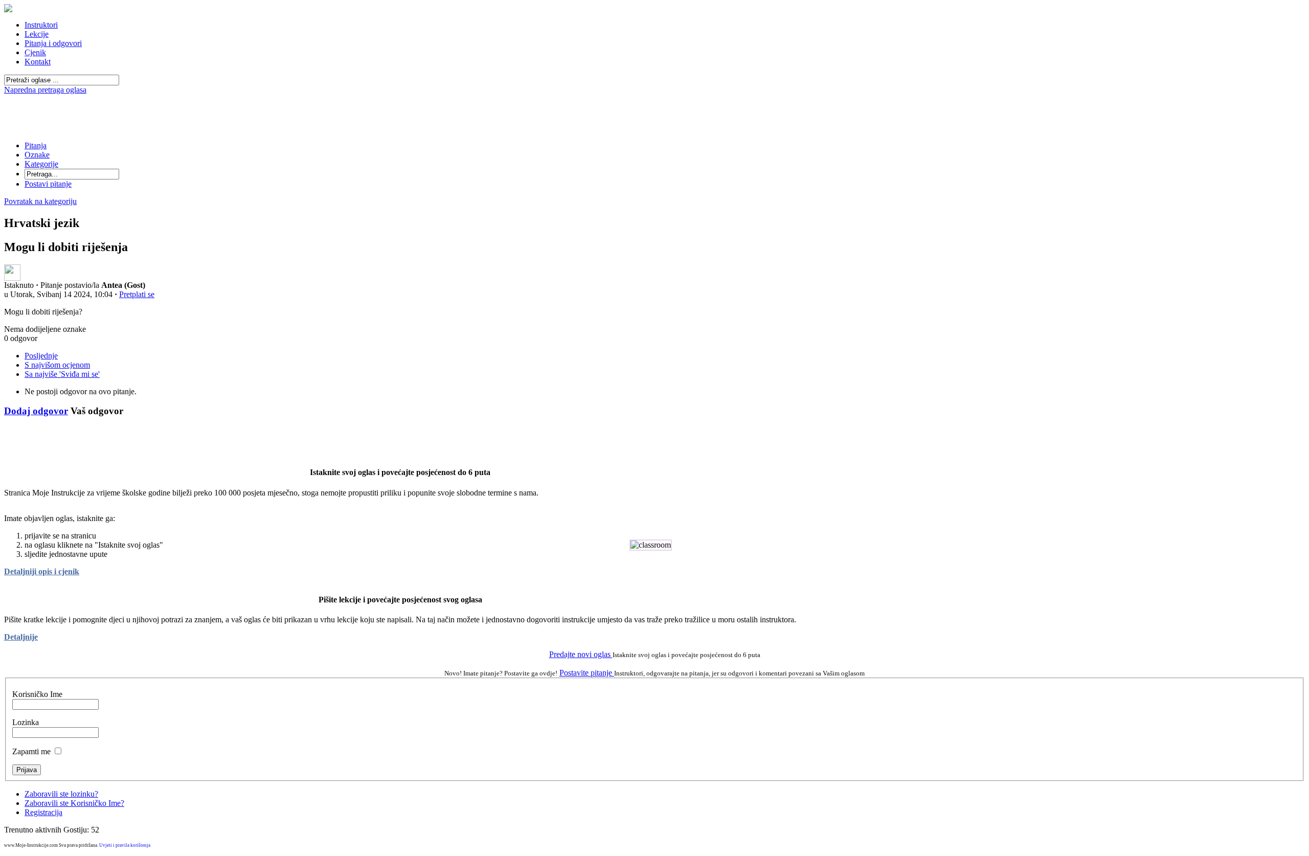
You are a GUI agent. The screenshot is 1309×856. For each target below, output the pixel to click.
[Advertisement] (654, 98)
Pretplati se (136, 294)
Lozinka (25, 722)
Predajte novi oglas (581, 654)
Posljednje (41, 355)
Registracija (43, 812)
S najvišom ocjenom (57, 365)
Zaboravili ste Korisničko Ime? (74, 803)
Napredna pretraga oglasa (45, 89)
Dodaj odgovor (36, 411)
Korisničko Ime (37, 694)
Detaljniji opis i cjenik (41, 571)
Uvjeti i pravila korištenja (124, 845)
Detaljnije (21, 637)
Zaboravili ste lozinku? (61, 794)
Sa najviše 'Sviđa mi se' (62, 374)
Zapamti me (31, 751)
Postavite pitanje (586, 672)
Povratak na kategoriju (40, 201)
